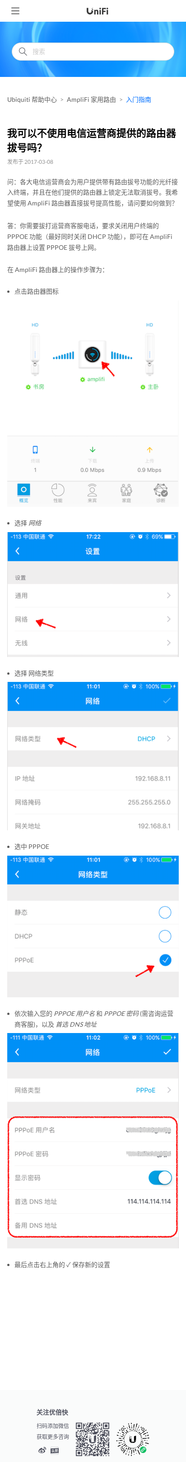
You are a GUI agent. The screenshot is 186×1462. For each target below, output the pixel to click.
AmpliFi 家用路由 (91, 99)
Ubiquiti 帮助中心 (32, 99)
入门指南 (138, 99)
